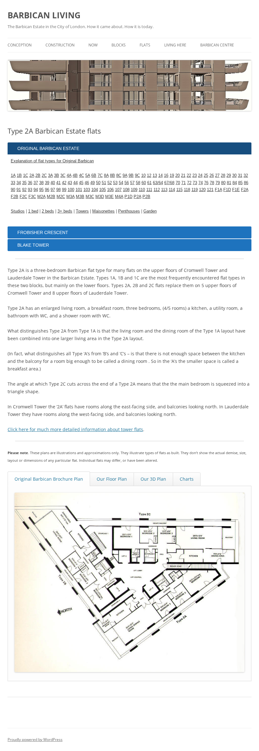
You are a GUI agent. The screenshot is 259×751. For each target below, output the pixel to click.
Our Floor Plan (112, 479)
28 (223, 175)
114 (172, 189)
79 (217, 182)
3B (56, 175)
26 (211, 175)
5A (87, 175)
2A (31, 175)
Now (93, 45)
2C (44, 175)
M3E (109, 196)
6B (93, 175)
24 (200, 175)
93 (30, 189)
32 (246, 175)
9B (131, 175)
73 (195, 182)
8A (106, 175)
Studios (18, 211)
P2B (146, 196)
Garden (150, 211)
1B (19, 175)
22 (189, 175)
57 (132, 182)
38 (41, 182)
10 (143, 175)
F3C (32, 196)
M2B (51, 196)
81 (229, 182)
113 (164, 189)
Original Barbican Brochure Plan (49, 479)
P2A (137, 196)
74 (200, 182)
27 (217, 175)
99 (64, 189)
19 (172, 175)
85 (240, 182)
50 (98, 182)
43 (70, 182)
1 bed (33, 211)
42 (64, 182)
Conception (20, 45)
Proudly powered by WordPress (35, 739)
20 (177, 175)
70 (178, 182)
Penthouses (129, 211)
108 (126, 189)
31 (240, 175)
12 (149, 175)
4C (81, 175)
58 (138, 182)
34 (18, 182)
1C (25, 175)
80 (223, 182)
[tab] (129, 148)
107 (118, 189)
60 (144, 182)
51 (104, 182)
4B (75, 175)
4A (69, 175)
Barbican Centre (217, 45)
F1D (227, 189)
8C (118, 175)
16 (166, 175)
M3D (99, 196)
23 (194, 175)
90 (13, 189)
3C (62, 175)
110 (142, 189)
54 (121, 182)
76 (206, 182)
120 (202, 189)
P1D (128, 196)
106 (110, 189)
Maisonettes (103, 211)
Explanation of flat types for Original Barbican (52, 161)
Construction (60, 45)
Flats (145, 45)
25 (206, 175)
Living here (175, 45)
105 (102, 189)
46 (87, 182)
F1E (236, 189)
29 (228, 175)
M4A (119, 196)
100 (71, 189)
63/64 (158, 182)
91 (18, 189)
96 (47, 189)
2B (37, 175)
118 (187, 189)
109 (134, 189)
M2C (61, 196)
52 (109, 182)
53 (115, 182)
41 (58, 182)
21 (183, 175)
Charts (187, 479)
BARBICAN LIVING (44, 15)
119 (194, 189)
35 (24, 182)
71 (183, 182)
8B (112, 175)
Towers (82, 211)
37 (35, 182)
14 (160, 175)
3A (50, 175)
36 (30, 182)
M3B (80, 196)
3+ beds (64, 211)
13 (155, 175)
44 (75, 182)
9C (137, 175)
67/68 (169, 182)
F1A (218, 189)
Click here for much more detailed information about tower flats (75, 429)
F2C (23, 196)
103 (86, 189)
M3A (70, 196)
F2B (14, 196)
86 (246, 182)
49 (92, 182)
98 (58, 189)
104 (94, 189)
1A (13, 175)
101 (78, 189)
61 (149, 182)
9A (125, 175)
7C (100, 175)
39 (47, 182)
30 (234, 175)
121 (210, 189)
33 (13, 182)
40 (53, 182)
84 (234, 182)
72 (189, 182)
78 (212, 182)
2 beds (48, 211)
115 (179, 189)
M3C (90, 196)
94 (35, 189)
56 (126, 182)
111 (149, 189)
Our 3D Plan (153, 479)
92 (24, 189)
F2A (244, 189)
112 (157, 189)
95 (41, 189)
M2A (41, 196)
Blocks (118, 45)
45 (81, 182)
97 (53, 189)
